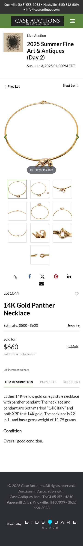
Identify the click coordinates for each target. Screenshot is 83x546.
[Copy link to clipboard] (15, 276)
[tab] (18, 383)
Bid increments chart (16, 369)
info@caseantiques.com (43, 9)
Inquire (74, 325)
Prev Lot (13, 86)
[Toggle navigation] (72, 21)
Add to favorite (77, 294)
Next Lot (69, 85)
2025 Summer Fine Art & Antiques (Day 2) (50, 51)
